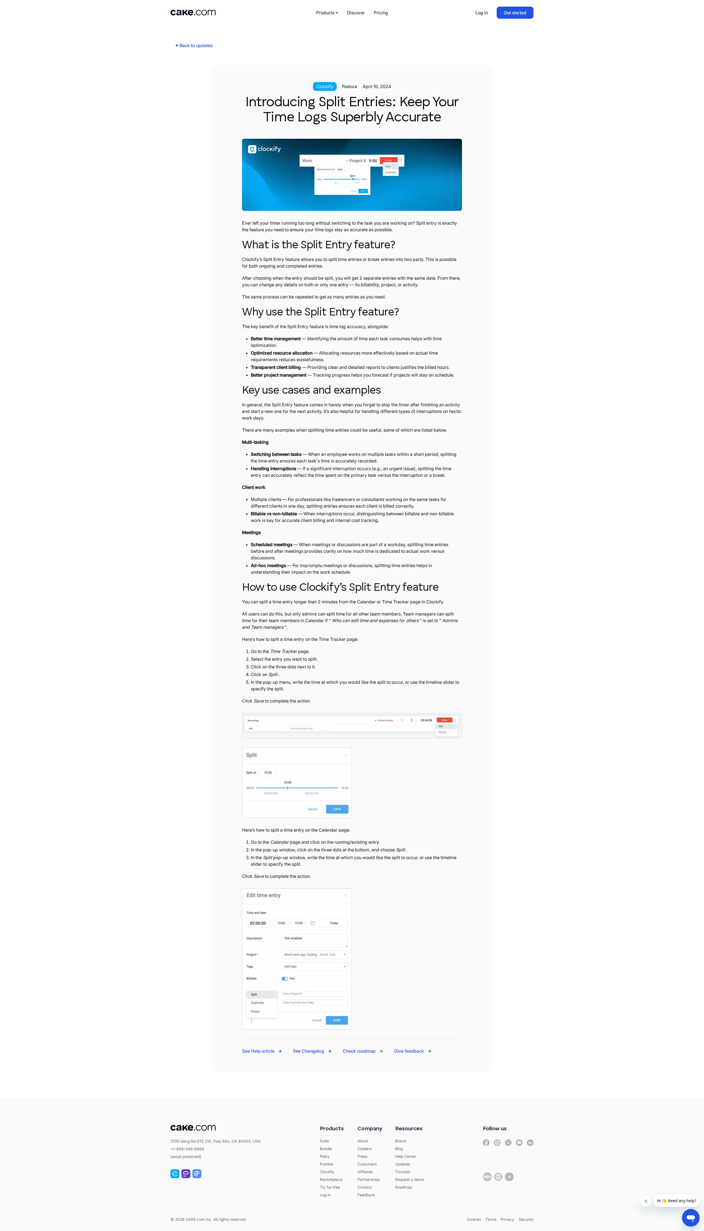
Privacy (507, 1219)
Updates (402, 1164)
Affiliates (365, 1171)
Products (325, 12)
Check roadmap (359, 1051)
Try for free (330, 1187)
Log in (481, 12)
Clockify (327, 1171)
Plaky (325, 1156)
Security (526, 1219)
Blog (399, 1148)
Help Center (405, 1156)
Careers (365, 1148)
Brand (400, 1141)
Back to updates (196, 45)
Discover (356, 12)
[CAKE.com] (486, 1142)
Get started (515, 12)
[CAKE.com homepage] (193, 13)
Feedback (366, 1194)
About (363, 1141)
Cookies (474, 1219)
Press (362, 1156)
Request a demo (409, 1179)
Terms (490, 1219)
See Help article (258, 1051)
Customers (367, 1164)
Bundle (326, 1148)
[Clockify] (174, 1173)
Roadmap (403, 1187)
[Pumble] (186, 1173)
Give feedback (409, 1051)
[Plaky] (197, 1173)
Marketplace (331, 1179)
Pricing (381, 12)
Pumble (326, 1164)
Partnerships (369, 1179)
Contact (365, 1187)
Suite (324, 1141)
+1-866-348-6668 (187, 1148)
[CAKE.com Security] (487, 1176)
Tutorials (402, 1171)
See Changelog (308, 1051)
